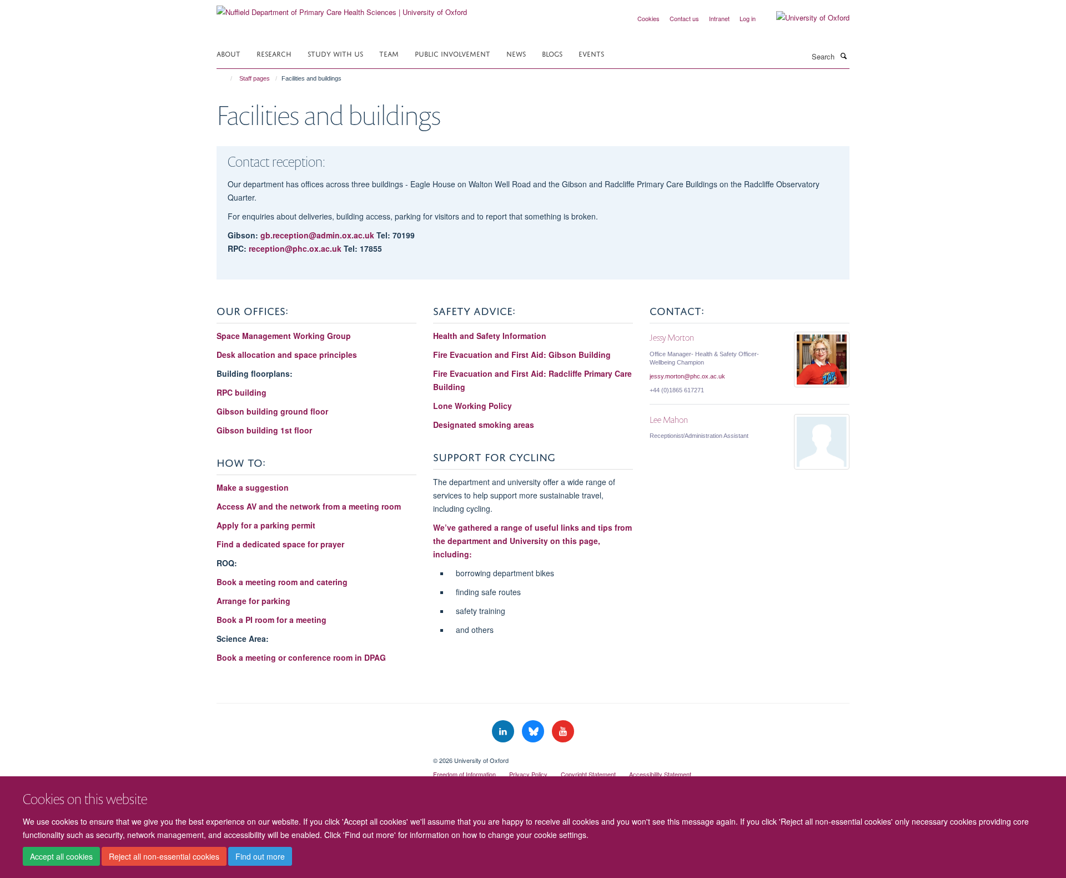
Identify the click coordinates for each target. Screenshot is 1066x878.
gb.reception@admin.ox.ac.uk (318, 235)
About (228, 53)
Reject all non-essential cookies (164, 856)
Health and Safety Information (491, 335)
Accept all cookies (61, 856)
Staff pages (254, 78)
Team (389, 53)
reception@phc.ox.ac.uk (295, 248)
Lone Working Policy (472, 405)
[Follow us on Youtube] (563, 731)
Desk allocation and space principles (287, 354)
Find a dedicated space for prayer (280, 544)
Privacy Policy (528, 774)
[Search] (843, 55)
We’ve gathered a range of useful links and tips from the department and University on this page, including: (532, 541)
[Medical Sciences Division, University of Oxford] (316, 756)
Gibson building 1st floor (264, 430)
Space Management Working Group (284, 335)
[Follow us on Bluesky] (534, 731)
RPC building (241, 392)
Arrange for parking (253, 600)
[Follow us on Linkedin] (504, 731)
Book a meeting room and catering (282, 581)
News (516, 53)
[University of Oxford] (804, 17)
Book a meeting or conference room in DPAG (301, 657)
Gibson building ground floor (272, 411)
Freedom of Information (464, 774)
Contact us (684, 18)
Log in (748, 18)
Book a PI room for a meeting (271, 619)
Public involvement (452, 53)
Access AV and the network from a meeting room (309, 506)
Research (274, 53)
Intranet (719, 18)
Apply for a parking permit (266, 525)
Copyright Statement (588, 774)
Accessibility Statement (660, 774)
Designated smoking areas (483, 424)
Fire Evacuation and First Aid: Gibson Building (522, 354)
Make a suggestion (253, 487)
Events (591, 53)
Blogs (552, 53)
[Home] (226, 78)
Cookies (648, 18)
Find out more (260, 856)
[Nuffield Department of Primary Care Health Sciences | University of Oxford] (342, 8)
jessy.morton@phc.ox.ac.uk (687, 376)
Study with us (335, 53)
